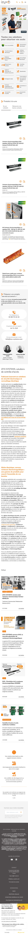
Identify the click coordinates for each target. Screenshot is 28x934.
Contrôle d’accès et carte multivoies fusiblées (10, 724)
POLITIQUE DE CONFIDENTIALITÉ (14, 900)
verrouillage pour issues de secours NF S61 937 (13, 418)
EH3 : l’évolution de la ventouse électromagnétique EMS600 (12, 682)
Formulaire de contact (14, 882)
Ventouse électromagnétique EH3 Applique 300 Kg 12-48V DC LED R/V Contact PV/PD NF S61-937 (13, 186)
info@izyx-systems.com (14, 879)
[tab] (6, 107)
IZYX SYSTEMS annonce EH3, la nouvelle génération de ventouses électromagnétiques (12, 636)
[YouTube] (12, 859)
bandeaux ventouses (20, 436)
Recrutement (9, 591)
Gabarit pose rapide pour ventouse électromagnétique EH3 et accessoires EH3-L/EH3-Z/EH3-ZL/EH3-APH (13, 275)
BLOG (14, 891)
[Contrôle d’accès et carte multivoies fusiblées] (13, 711)
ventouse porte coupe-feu (8, 524)
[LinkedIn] (16, 859)
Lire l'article (21, 608)
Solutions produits (6, 719)
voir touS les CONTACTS (9, 296)
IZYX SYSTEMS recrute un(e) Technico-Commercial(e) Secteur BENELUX (12, 596)
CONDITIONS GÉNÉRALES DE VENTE (14, 897)
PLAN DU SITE (14, 903)
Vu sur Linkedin (5, 107)
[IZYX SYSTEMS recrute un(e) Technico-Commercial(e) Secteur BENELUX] (13, 583)
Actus (4, 591)
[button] (19, 2)
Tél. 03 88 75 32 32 (14, 876)
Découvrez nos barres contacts (17, 107)
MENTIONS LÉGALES (14, 894)
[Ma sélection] (22, 2)
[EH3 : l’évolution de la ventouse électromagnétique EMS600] (13, 669)
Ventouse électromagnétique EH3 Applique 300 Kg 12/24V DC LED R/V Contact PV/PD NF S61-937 (13, 143)
